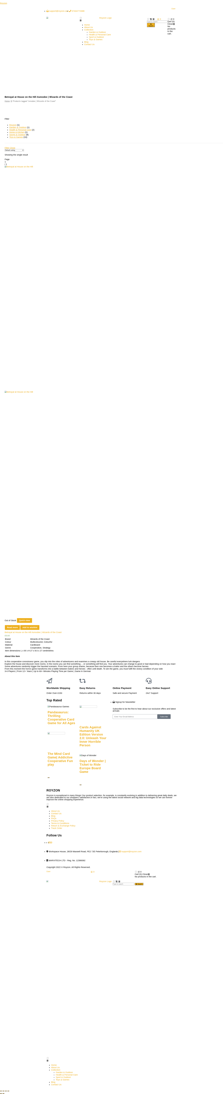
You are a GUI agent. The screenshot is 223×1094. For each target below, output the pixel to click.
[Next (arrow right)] (3, 1093)
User (173, 9)
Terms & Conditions (60, 823)
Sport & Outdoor (96, 37)
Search (151, 26)
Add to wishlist (29, 627)
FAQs (53, 818)
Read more (12, 627)
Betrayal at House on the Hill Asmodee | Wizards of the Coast (33, 632)
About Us (88, 27)
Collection (88, 30)
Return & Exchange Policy (63, 826)
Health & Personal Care (100, 34)
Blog (86, 42)
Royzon (3, 3)
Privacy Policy (57, 821)
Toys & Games (95, 39)
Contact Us (89, 44)
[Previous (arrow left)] (1, 1093)
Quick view (24, 620)
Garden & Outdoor (97, 32)
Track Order (56, 828)
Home (87, 25)
